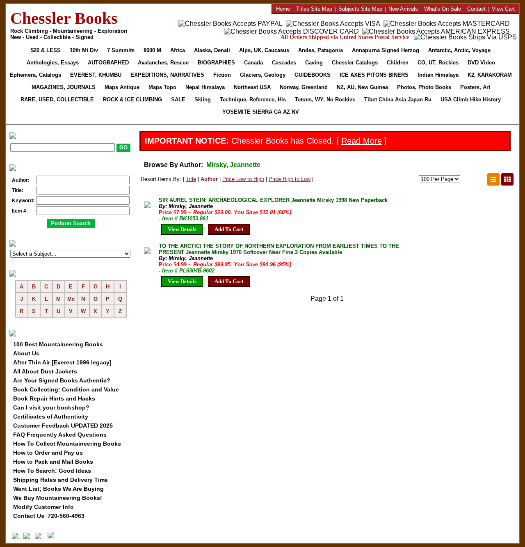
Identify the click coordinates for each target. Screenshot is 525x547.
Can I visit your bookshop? (51, 407)
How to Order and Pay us (48, 452)
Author (209, 179)
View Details (182, 229)
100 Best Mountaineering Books (58, 344)
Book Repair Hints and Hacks (54, 398)
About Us (26, 353)
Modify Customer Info (43, 507)
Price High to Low (289, 179)
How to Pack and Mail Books (53, 461)
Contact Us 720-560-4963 (48, 516)
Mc (71, 299)
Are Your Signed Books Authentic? (61, 380)
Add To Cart (229, 229)
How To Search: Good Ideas (52, 470)
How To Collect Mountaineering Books (67, 443)
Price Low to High (243, 179)
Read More (361, 140)
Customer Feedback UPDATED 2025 (63, 425)
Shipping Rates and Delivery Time (60, 479)
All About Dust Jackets (45, 371)
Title (191, 179)
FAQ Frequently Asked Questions (60, 434)
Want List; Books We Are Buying (58, 488)
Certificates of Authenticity (50, 416)
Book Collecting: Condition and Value (66, 389)
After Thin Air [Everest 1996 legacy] (62, 362)
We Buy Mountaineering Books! (57, 497)
